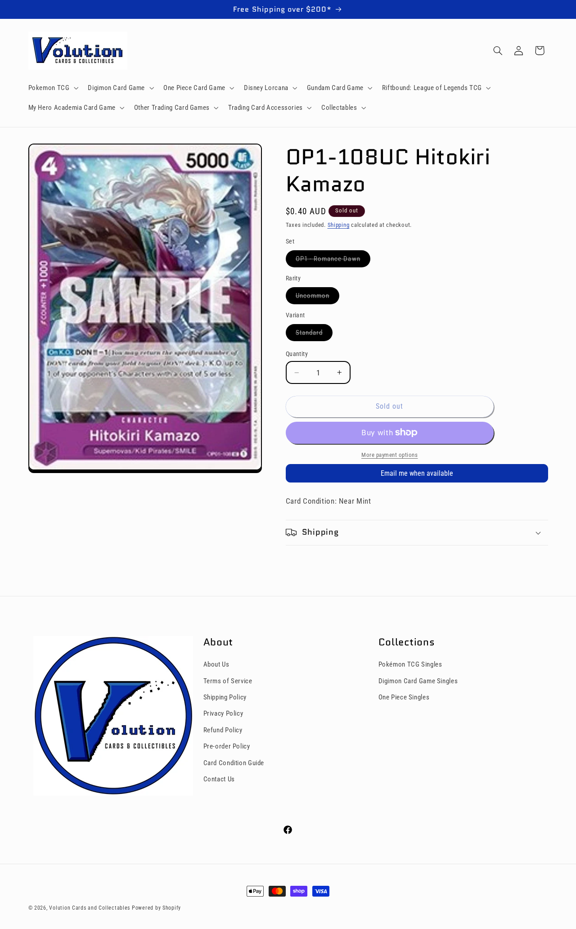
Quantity (297, 353)
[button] (52, 88)
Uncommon (317, 297)
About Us (216, 664)
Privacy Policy (223, 713)
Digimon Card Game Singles (418, 681)
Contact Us (219, 779)
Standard (314, 334)
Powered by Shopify (156, 908)
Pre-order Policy (226, 746)
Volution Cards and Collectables (89, 908)
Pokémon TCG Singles (410, 664)
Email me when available (417, 473)
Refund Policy (223, 730)
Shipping (339, 224)
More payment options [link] (389, 454)
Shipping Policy (225, 697)
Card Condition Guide (234, 763)
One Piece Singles (404, 697)
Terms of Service (227, 681)
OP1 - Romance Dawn (333, 260)
